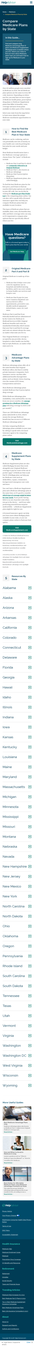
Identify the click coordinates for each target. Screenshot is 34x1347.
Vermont (9, 1025)
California (10, 627)
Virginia (8, 1035)
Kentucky (10, 747)
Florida (8, 667)
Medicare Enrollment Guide (11, 1252)
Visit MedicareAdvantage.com (17, 442)
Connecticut (12, 647)
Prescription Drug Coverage (11, 1259)
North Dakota (13, 916)
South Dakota (13, 986)
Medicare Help (7, 1249)
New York (10, 896)
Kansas (8, 737)
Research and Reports (9, 1325)
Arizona (8, 607)
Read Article (8, 1132)
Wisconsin (10, 1075)
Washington (12, 1045)
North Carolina (13, 906)
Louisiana (10, 757)
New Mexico (12, 886)
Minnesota (10, 807)
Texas (7, 1006)
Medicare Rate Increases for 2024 (13, 1295)
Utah (6, 1016)
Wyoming (10, 1085)
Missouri (9, 826)
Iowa (6, 727)
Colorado (9, 637)
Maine (7, 767)
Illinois (7, 707)
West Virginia (12, 1065)
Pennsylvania (13, 956)
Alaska (7, 598)
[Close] (30, 1341)
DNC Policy (6, 1230)
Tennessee (11, 996)
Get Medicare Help (17, 251)
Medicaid (5, 1256)
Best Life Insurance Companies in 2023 (15, 1311)
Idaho (7, 697)
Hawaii (7, 687)
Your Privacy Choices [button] (9, 1215)
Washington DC (14, 1055)
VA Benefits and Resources (11, 1263)
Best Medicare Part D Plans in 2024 (14, 1298)
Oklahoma (10, 936)
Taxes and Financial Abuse (11, 1284)
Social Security (7, 1281)
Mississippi (10, 817)
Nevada (8, 856)
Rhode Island (12, 966)
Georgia (8, 677)
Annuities (5, 1277)
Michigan (9, 797)
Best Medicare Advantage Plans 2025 (16, 1123)
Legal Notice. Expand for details (11, 1343)
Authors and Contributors (10, 1329)
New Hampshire (15, 866)
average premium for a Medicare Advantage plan (16, 403)
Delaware (10, 657)
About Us (5, 1322)
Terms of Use (6, 1226)
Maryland (10, 777)
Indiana (8, 717)
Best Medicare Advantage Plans (13, 1307)
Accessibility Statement (10, 1235)
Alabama (9, 588)
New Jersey (11, 876)
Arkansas (9, 617)
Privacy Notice (7, 1211)
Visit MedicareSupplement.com (17, 529)
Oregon (8, 946)
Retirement (6, 1273)
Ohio (6, 926)
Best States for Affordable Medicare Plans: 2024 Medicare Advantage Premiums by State (15, 1184)
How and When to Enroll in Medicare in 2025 (13, 1153)
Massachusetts (14, 787)
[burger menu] (31, 2)
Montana (9, 836)
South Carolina (14, 976)
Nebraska (10, 846)
